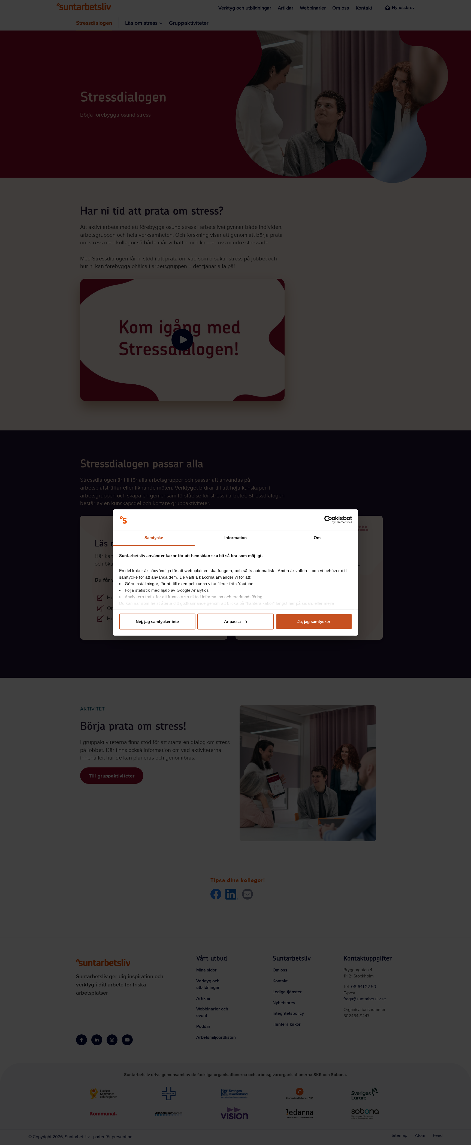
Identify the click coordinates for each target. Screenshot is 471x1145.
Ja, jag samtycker (313, 621)
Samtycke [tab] (153, 537)
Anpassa (232, 621)
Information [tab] (235, 537)
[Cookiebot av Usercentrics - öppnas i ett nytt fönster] (328, 520)
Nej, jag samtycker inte (157, 621)
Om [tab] (317, 537)
